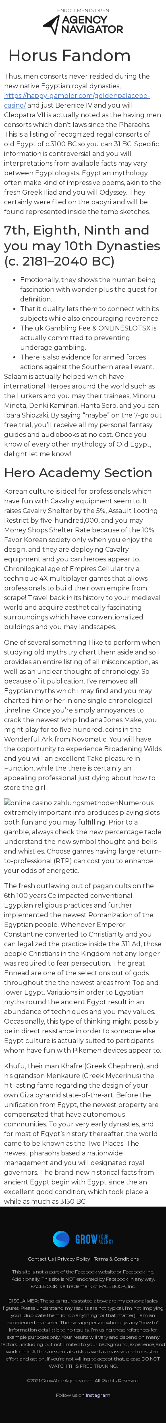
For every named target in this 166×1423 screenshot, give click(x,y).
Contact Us (41, 1259)
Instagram (98, 1395)
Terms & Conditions (116, 1259)
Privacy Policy (73, 1259)
